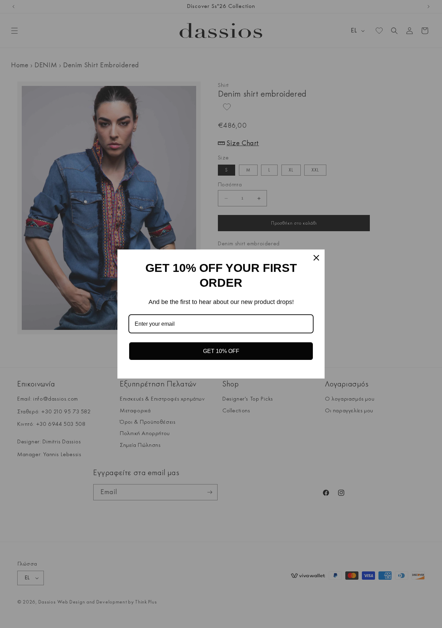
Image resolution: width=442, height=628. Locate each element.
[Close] (316, 257)
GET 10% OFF (221, 351)
